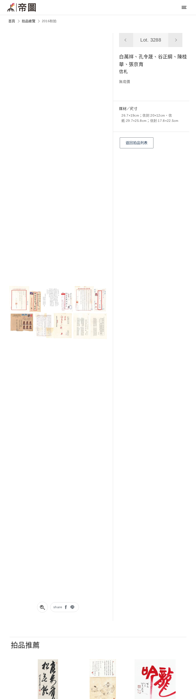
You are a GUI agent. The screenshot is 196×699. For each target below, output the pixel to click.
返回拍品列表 (137, 143)
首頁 (11, 21)
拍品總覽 (28, 21)
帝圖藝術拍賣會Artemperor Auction (21, 7)
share (57, 607)
